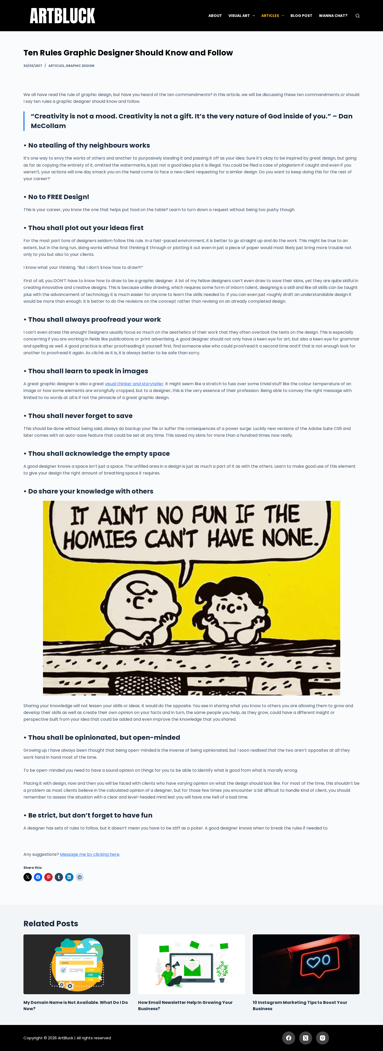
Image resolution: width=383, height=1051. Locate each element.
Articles (270, 15)
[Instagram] (322, 1037)
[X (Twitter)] (305, 1037)
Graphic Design (80, 66)
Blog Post (301, 15)
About (215, 15)
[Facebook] (288, 1037)
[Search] (358, 16)
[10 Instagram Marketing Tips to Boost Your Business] (306, 964)
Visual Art (239, 15)
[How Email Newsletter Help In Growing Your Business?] (191, 964)
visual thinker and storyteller (134, 384)
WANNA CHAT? (333, 15)
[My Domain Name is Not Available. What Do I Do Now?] (76, 964)
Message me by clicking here (89, 854)
